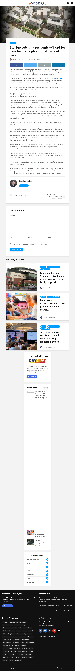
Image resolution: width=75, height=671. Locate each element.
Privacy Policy (51, 636)
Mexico (17, 645)
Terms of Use (42, 636)
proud (31, 162)
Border (5, 631)
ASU (20, 628)
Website (49, 237)
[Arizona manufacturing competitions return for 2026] (30, 542)
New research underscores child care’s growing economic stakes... (53, 305)
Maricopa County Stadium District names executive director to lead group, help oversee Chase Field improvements (54, 599)
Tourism (5, 657)
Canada (18, 631)
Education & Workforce (53, 296)
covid (24, 631)
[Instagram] (59, 631)
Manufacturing (45, 328)
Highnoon (62, 668)
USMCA (5, 660)
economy (22, 637)
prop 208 (13, 651)
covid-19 (30, 631)
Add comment (41, 59)
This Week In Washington (25, 654)
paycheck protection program (11, 648)
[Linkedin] (45, 631)
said (21, 100)
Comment (12, 215)
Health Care (25, 639)
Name (11, 237)
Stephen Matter (16, 59)
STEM (4, 654)
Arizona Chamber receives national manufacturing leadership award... (50, 337)
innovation (16, 642)
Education (30, 637)
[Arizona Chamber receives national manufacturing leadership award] (22, 336)
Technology (12, 654)
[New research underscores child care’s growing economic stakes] (22, 306)
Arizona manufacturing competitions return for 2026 (54, 611)
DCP (4, 634)
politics (31, 648)
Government (16, 639)
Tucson (17, 657)
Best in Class (27, 628)
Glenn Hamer (7, 639)
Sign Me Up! (32, 376)
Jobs (22, 642)
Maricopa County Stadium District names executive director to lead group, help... (52, 277)
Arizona (5, 622)
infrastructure (7, 642)
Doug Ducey (11, 634)
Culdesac (58, 78)
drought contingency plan (24, 634)
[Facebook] (40, 631)
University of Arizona (27, 657)
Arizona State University (10, 628)
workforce (18, 660)
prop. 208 (6, 651)
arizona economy (20, 625)
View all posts (24, 185)
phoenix (24, 648)
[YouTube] (54, 631)
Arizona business (8, 625)
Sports (31, 651)
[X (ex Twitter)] (50, 631)
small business (22, 651)
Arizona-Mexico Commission (18, 622)
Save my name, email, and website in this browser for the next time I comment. (30, 244)
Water (11, 660)
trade (11, 657)
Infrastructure (45, 269)
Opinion (23, 645)
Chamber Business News (49, 287)
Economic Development (53, 267)
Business (13, 43)
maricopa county (8, 645)
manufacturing (30, 642)
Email (30, 237)
